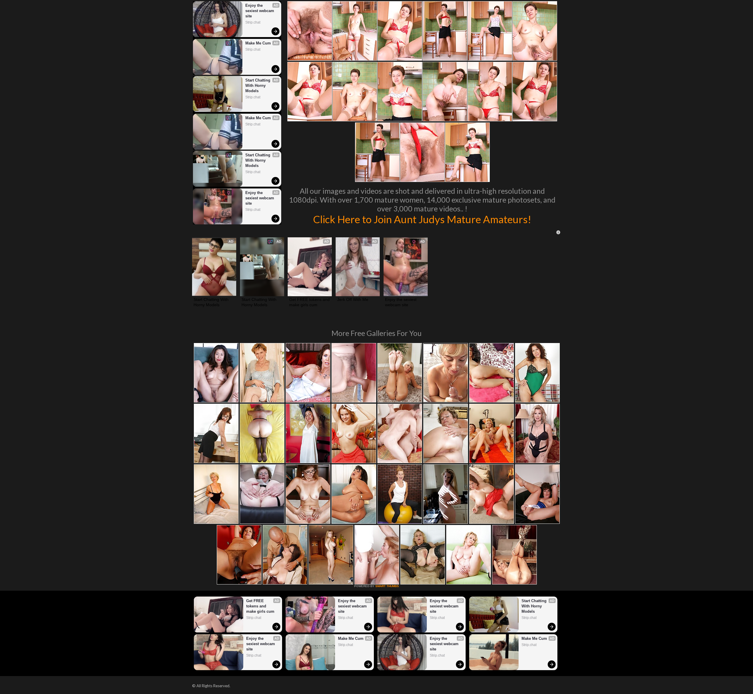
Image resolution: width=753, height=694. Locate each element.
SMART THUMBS (387, 586)
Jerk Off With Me (352, 299)
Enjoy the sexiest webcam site (260, 10)
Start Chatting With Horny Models (258, 85)
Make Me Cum (258, 43)
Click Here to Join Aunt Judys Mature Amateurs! (422, 219)
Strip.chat (252, 22)
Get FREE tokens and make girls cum (309, 302)
